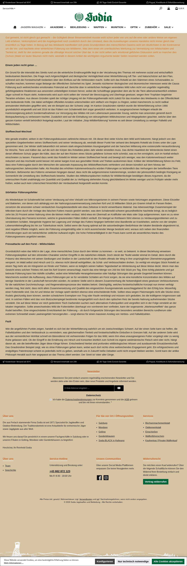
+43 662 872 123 (60, 471)
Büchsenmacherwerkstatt (157, 423)
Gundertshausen (107, 436)
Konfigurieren (105, 561)
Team (7, 466)
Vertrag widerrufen (156, 481)
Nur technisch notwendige (133, 561)
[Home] (14, 27)
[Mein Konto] (168, 8)
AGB (126, 399)
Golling (102, 432)
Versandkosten (85, 499)
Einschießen (151, 432)
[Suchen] (160, 8)
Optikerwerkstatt (153, 427)
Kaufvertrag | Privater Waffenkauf (161, 440)
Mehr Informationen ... (13, 563)
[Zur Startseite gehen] (93, 17)
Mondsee (103, 427)
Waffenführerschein (154, 436)
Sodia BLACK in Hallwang (111, 440)
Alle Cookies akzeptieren (168, 561)
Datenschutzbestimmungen (78, 399)
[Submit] (119, 388)
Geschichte (10, 470)
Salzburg (103, 423)
